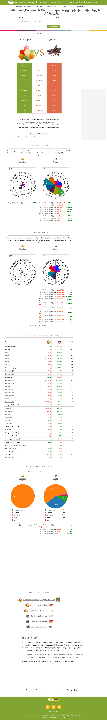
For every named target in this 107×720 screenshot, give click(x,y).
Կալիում (8, 361)
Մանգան (8, 408)
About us (27, 715)
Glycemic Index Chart (58, 2)
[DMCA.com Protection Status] (53, 700)
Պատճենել (44, 134)
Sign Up (96, 2)
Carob (86, 6)
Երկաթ (7, 386)
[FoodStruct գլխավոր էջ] (11, 3)
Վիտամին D (41, 325)
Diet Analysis (31, 2)
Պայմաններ (65, 715)
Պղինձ (7, 358)
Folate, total (8, 417)
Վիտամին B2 (9, 380)
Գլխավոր (19, 6)
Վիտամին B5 (9, 374)
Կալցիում (8, 355)
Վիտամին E (9, 389)
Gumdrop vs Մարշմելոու (39, 611)
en (50, 711)
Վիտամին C (9, 430)
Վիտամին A (9, 457)
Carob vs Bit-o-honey (39, 621)
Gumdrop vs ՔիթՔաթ (39, 605)
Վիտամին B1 (9, 402)
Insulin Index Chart (72, 2)
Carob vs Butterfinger (39, 616)
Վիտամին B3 (9, 411)
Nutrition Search (20, 2)
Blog (82, 2)
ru (53, 711)
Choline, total (9, 423)
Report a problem (76, 715)
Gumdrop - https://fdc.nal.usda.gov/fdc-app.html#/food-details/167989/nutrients (54, 655)
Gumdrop (56, 6)
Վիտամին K (9, 414)
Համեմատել (67, 6)
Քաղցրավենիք (44, 6)
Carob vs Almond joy (39, 627)
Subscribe (89, 2)
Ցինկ (6, 352)
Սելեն (7, 399)
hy (57, 711)
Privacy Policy (54, 715)
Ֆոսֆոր (7, 365)
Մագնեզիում (9, 395)
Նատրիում (8, 420)
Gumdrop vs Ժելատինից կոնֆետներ (39, 600)
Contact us (35, 715)
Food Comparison (43, 2)
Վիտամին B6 (9, 392)
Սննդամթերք (31, 6)
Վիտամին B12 (10, 383)
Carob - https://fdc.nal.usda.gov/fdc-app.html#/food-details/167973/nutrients (52, 657)
